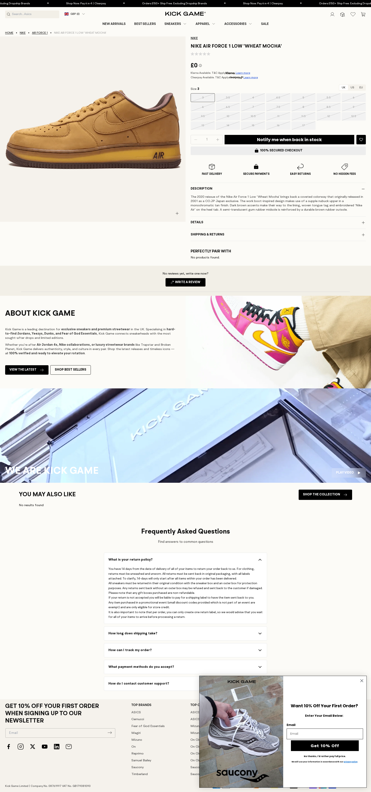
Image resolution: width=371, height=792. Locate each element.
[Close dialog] (362, 680)
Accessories (235, 24)
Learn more (243, 73)
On (133, 746)
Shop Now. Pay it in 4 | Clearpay (58, 3)
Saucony (137, 767)
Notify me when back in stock (289, 140)
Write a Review (189, 284)
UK (343, 87)
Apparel (203, 24)
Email (291, 725)
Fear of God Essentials (148, 726)
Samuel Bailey (141, 760)
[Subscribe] (110, 732)
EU (361, 87)
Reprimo (137, 753)
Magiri (136, 733)
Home (9, 33)
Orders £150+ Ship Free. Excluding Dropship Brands (146, 3)
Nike (23, 33)
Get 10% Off (325, 745)
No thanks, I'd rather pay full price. (325, 756)
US (352, 87)
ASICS (136, 712)
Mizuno (136, 740)
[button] (175, 24)
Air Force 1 (40, 33)
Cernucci (137, 719)
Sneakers (172, 24)
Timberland (139, 774)
